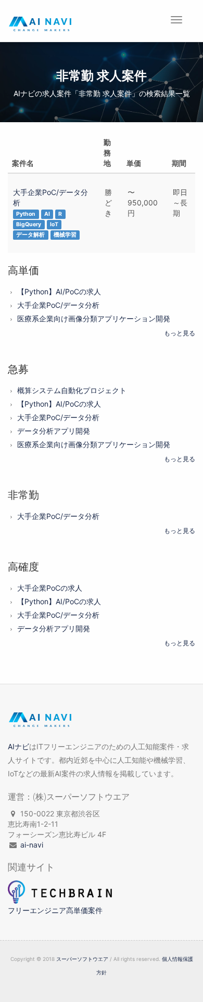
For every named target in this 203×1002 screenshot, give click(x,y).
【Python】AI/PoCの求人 (59, 291)
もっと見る (179, 333)
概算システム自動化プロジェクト (71, 390)
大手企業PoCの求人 (49, 587)
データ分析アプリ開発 (53, 430)
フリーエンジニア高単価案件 (55, 910)
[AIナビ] (41, 722)
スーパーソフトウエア (82, 959)
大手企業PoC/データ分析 (58, 305)
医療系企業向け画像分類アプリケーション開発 (93, 318)
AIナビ (18, 746)
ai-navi (31, 844)
